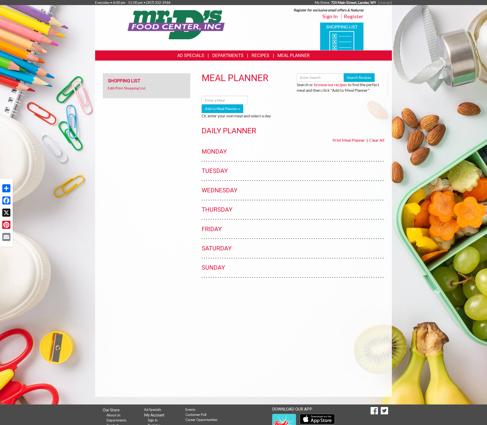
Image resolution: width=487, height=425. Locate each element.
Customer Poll (195, 415)
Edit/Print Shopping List (127, 88)
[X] (6, 213)
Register (353, 16)
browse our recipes (330, 84)
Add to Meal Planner (221, 108)
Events (190, 410)
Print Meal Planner (349, 140)
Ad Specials (190, 55)
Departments (116, 420)
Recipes (260, 55)
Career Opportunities (201, 420)
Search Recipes (359, 77)
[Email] (6, 237)
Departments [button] (228, 55)
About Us (113, 415)
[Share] (6, 188)
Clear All (376, 140)
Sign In (330, 16)
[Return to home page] (176, 24)
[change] (385, 2)
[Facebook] (6, 200)
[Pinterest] (6, 225)
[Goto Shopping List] (341, 36)
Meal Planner (293, 55)
